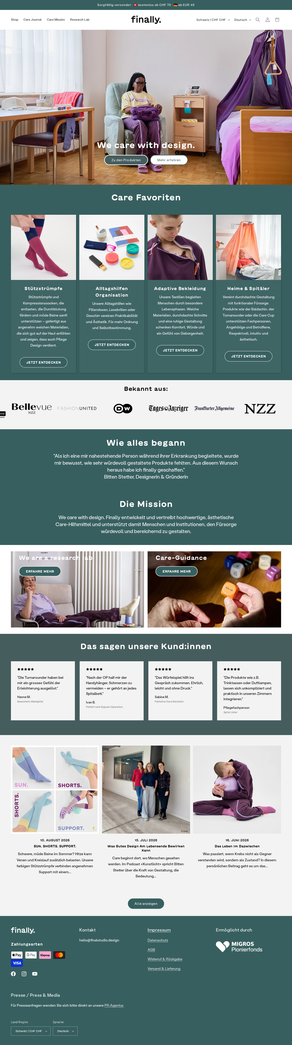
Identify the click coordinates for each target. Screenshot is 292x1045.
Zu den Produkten (126, 160)
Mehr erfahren (169, 160)
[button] (258, 19)
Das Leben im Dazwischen (237, 846)
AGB (151, 949)
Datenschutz (158, 940)
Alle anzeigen (145, 903)
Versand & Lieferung (164, 968)
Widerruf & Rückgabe (165, 959)
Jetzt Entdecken (180, 350)
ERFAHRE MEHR (40, 571)
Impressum (159, 930)
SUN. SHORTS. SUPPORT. (55, 846)
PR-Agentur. (114, 1005)
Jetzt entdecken (43, 362)
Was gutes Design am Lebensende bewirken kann (146, 848)
